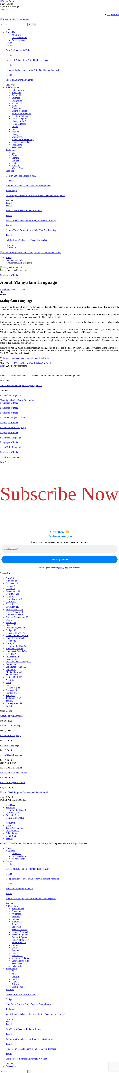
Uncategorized (14, 703)
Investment (17, 103)
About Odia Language (10, 395)
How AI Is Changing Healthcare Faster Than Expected (31, 898)
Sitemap (9, 838)
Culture (15, 126)
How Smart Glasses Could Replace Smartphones (28, 185)
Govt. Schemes (15, 638)
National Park (14, 677)
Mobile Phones (18, 168)
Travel (9, 203)
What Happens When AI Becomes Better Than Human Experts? (35, 195)
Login (110, 14)
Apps (14, 155)
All (13, 152)
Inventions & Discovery (23, 139)
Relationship (17, 147)
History (15, 134)
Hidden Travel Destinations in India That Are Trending (31, 230)
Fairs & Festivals (15, 614)
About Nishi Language (10, 735)
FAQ (9, 620)
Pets (8, 682)
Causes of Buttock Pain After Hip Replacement (27, 60)
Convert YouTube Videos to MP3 (21, 176)
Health (9, 42)
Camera (15, 158)
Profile (116, 14)
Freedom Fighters (20, 116)
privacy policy (64, 567)
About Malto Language (10, 725)
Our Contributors (19, 37)
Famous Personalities (21, 113)
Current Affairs (14, 599)
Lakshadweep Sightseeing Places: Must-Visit (26, 240)
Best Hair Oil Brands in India (13, 772)
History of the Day (20, 121)
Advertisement (18, 40)
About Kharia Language (11, 755)
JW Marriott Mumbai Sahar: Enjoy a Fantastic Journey (31, 220)
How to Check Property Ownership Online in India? (24, 792)
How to (11, 654)
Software (16, 165)
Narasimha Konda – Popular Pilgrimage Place (21, 385)
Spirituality (12, 693)
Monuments (17, 137)
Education (16, 92)
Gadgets (15, 160)
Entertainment (18, 90)
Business (16, 98)
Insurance (12, 659)
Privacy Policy (12, 830)
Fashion (15, 131)
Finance (11, 625)
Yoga (9, 706)
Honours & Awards (16, 651)
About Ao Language (9, 745)
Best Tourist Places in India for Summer (24, 210)
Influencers (12, 656)
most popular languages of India (34, 358)
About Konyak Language (12, 716)
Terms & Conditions (15, 828)
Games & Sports (19, 118)
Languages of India (20, 142)
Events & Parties (19, 111)
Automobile (17, 95)
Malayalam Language (10, 358)
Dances (15, 129)
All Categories (12, 87)
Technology (11, 150)
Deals (9, 604)
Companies (17, 100)
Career (10, 588)
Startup (15, 105)
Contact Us (11, 247)
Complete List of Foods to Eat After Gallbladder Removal (32, 70)
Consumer (12, 594)
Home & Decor (19, 124)
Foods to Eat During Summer (19, 80)
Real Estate (17, 144)
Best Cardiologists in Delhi (18, 50)
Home (8, 29)
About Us (10, 32)
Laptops (15, 163)
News (10, 680)
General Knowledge (17, 635)
